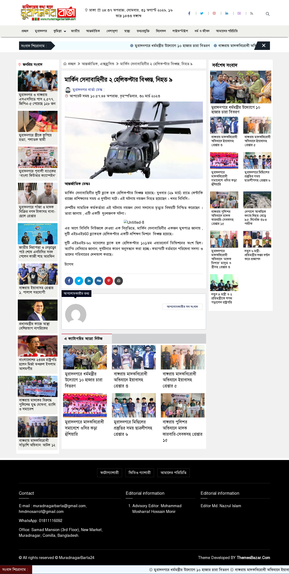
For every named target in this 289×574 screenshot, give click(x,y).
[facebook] (189, 13)
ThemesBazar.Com (253, 557)
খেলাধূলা (112, 31)
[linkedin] (227, 13)
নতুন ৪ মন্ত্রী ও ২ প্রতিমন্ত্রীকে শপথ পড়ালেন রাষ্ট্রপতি (221, 298)
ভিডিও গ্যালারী (140, 472)
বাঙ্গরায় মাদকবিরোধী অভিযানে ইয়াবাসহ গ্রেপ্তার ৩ (237, 45)
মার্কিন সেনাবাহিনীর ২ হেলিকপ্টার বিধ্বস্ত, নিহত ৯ (156, 64)
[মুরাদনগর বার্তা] (48, 12)
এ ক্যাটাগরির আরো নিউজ (83, 338)
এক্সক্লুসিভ (107, 64)
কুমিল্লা (58, 31)
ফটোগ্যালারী (109, 472)
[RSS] (252, 13)
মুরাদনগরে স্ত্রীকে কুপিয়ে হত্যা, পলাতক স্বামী (35, 137)
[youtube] (239, 13)
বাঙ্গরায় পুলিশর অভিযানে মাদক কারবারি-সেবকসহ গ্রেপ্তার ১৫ (222, 218)
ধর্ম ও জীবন (202, 31)
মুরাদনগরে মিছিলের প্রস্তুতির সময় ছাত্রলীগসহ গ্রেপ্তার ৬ (133, 428)
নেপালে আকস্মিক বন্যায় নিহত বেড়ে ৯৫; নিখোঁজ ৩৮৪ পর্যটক (256, 218)
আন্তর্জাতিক (93, 31)
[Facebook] (69, 281)
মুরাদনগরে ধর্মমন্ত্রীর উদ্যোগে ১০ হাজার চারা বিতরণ (154, 45)
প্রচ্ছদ (25, 31)
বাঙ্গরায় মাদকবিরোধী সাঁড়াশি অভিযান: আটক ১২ (37, 442)
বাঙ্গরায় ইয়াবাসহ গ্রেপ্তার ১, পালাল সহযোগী (36, 290)
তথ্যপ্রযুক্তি (143, 31)
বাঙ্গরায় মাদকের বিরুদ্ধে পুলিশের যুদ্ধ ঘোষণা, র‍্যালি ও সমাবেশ (37, 404)
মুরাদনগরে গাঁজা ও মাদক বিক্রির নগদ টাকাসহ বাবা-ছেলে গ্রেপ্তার (37, 211)
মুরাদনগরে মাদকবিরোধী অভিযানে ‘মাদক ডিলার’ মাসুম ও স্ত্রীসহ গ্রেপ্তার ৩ (221, 259)
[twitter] (202, 13)
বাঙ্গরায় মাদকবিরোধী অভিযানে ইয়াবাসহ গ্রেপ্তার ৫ (179, 380)
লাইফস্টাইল (180, 31)
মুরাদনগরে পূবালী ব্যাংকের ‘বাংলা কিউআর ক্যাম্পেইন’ (37, 173)
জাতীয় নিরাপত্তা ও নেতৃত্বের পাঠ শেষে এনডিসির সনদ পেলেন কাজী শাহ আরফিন (37, 252)
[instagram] (214, 13)
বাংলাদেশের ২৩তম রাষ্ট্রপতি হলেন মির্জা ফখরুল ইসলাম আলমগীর (37, 364)
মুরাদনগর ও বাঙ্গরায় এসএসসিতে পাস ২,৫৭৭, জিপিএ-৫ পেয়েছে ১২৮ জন (37, 99)
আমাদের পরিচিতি (227, 31)
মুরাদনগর (41, 31)
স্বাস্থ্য (127, 31)
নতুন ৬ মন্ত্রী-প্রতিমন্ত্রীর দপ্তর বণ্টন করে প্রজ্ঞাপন (257, 255)
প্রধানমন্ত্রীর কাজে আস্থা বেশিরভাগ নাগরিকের (34, 326)
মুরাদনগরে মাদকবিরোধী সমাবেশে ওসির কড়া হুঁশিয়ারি (84, 428)
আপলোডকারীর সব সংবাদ (182, 307)
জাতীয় (75, 31)
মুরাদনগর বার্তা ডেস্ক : (88, 89)
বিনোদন (161, 31)
